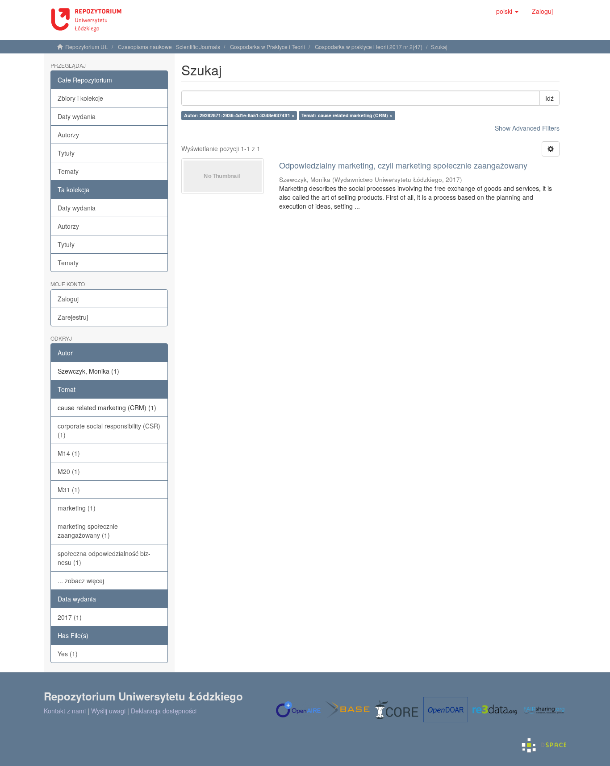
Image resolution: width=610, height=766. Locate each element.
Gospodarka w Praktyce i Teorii (267, 46)
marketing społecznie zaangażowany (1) (88, 530)
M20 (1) (69, 471)
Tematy (68, 171)
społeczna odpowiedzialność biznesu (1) (104, 558)
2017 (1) (70, 617)
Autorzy (68, 134)
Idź (549, 98)
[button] (507, 11)
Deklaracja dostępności (163, 710)
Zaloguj (68, 298)
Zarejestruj (73, 317)
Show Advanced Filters (527, 128)
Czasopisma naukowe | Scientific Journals (169, 46)
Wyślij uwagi (108, 710)
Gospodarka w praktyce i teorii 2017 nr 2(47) (368, 46)
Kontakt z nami (65, 710)
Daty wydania (77, 116)
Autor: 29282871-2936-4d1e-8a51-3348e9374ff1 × (239, 115)
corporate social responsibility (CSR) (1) (109, 430)
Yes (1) (68, 653)
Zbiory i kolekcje (80, 98)
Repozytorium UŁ (86, 46)
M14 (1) (69, 453)
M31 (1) (69, 489)
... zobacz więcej (81, 580)
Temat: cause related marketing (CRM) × (346, 115)
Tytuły (66, 152)
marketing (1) (77, 507)
